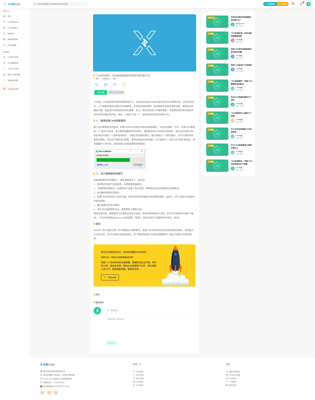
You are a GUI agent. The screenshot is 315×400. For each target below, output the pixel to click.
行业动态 (232, 378)
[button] (293, 4)
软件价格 (139, 375)
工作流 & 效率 (13, 69)
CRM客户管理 (13, 57)
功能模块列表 (13, 80)
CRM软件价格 (13, 22)
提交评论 (111, 343)
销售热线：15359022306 (54, 382)
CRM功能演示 (13, 28)
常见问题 (139, 378)
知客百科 (11, 33)
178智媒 (232, 381)
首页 (9, 16)
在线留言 (139, 381)
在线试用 (271, 4)
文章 (114, 78)
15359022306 (13, 89)
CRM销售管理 (13, 63)
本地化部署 (12, 45)
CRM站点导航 (234, 375)
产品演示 (284, 4)
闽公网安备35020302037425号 (56, 386)
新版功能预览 (234, 371)
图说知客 (232, 385)
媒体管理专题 (13, 39)
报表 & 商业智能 (14, 74)
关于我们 (139, 385)
